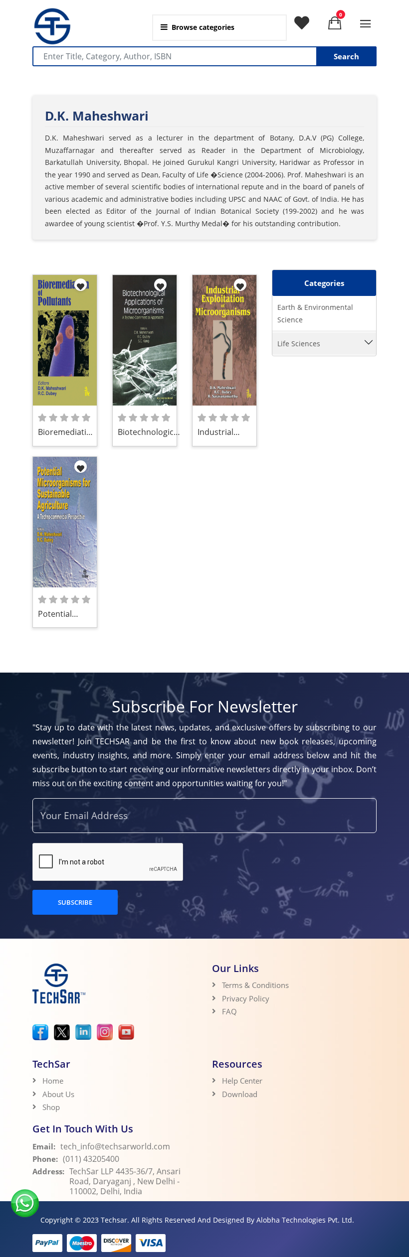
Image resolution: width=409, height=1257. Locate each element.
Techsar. (115, 1220)
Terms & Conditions (255, 985)
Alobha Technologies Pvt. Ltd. (305, 1220)
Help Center (242, 1081)
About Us (58, 1094)
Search (346, 56)
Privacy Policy (245, 998)
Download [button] (240, 1094)
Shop (51, 1107)
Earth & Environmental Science (315, 313)
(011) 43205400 (91, 1159)
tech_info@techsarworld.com (115, 1146)
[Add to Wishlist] (80, 285)
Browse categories (203, 27)
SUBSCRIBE (75, 902)
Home (52, 1081)
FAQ (229, 1011)
